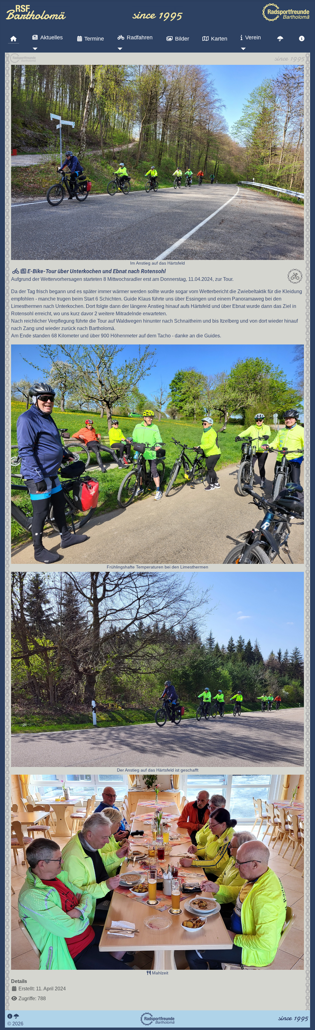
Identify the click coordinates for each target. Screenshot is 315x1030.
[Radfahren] (119, 48)
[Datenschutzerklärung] (16, 1016)
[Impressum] (9, 1016)
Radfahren (140, 37)
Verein (253, 37)
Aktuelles (51, 37)
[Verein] (242, 48)
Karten (219, 39)
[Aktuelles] (34, 48)
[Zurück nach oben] (304, 1018)
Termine (94, 39)
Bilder (182, 39)
